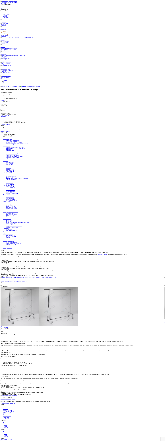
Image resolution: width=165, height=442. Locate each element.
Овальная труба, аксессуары (12, 227)
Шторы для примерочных (11, 230)
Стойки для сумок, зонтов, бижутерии (14, 156)
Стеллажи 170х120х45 (10, 186)
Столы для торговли (7, 248)
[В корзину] (1, 285)
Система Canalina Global (11, 223)
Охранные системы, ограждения (13, 246)
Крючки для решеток (10, 206)
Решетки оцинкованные (11, 205)
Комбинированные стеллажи (12, 193)
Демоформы (8, 168)
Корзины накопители (7, 232)
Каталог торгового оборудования (8, 399)
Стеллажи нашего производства (13, 141)
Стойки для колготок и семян (12, 157)
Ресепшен (8, 237)
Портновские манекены (11, 165)
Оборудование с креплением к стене (14, 226)
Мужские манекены (10, 162)
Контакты (5, 16)
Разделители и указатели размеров (13, 243)
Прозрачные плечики (10, 180)
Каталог (5, 81)
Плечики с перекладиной (11, 179)
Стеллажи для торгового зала (12, 238)
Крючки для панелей (10, 215)
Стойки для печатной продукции (13, 152)
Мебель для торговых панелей (12, 216)
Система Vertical (9, 224)
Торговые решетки (7, 201)
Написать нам (4, 440)
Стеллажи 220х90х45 (10, 192)
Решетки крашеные (10, 204)
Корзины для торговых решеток (13, 209)
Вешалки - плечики (7, 82)
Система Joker (9, 220)
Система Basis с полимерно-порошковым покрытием (17, 222)
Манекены (5, 161)
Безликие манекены (10, 171)
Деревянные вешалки (10, 173)
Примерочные (6, 228)
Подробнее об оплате (5, 131)
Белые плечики (9, 181)
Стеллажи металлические (8, 185)
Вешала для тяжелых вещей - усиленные (15, 147)
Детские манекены (10, 166)
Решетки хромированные (11, 202)
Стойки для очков (10, 158)
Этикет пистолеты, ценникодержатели (14, 245)
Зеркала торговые (7, 194)
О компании (6, 17)
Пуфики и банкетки (7, 231)
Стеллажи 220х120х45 (10, 190)
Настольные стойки (10, 151)
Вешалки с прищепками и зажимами (14, 175)
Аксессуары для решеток (11, 208)
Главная (5, 80)
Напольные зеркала (10, 197)
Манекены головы (10, 169)
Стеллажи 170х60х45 (10, 187)
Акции (4, 13)
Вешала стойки (6, 146)
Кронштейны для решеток (11, 207)
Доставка (5, 15)
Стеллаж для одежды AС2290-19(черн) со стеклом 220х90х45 (14, 281)
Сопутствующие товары (8, 241)
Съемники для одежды (11, 244)
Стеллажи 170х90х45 (10, 188)
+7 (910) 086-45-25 (5, 2)
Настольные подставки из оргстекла (11, 239)
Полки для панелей (10, 217)
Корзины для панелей (10, 213)
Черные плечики (9, 183)
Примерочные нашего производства (14, 142)
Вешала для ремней (10, 150)
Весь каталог (6, 418)
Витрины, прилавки (10, 235)
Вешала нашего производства (12, 140)
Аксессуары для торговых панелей (10, 212)
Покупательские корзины (11, 242)
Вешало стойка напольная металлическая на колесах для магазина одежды (17, 329)
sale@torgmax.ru (4, 3)
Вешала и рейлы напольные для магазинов (15, 148)
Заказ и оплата (6, 14)
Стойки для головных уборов (12, 155)
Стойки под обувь (10, 159)
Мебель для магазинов (8, 234)
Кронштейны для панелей (11, 214)
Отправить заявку (4, 5)
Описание (3, 100)
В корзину (3, 110)
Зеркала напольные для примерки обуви (14, 195)
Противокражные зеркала (11, 200)
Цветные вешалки (10, 184)
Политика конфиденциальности (8, 403)
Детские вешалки (9, 177)
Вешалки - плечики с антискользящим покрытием (17, 178)
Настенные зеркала (10, 198)
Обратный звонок (13, 2)
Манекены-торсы (9, 164)
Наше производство (7, 139)
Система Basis (9, 221)
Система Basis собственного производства (15, 144)
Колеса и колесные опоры (11, 154)
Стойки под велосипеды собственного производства (17, 143)
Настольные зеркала (10, 199)
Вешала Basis (8, 149)
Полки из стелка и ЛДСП (11, 236)
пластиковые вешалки (102, 254)
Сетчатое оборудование (11, 210)
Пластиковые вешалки (11, 176)
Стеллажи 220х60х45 (10, 191)
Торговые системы (7, 219)
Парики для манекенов (11, 170)
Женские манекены (10, 163)
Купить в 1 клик (4, 112)
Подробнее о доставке (5, 124)
